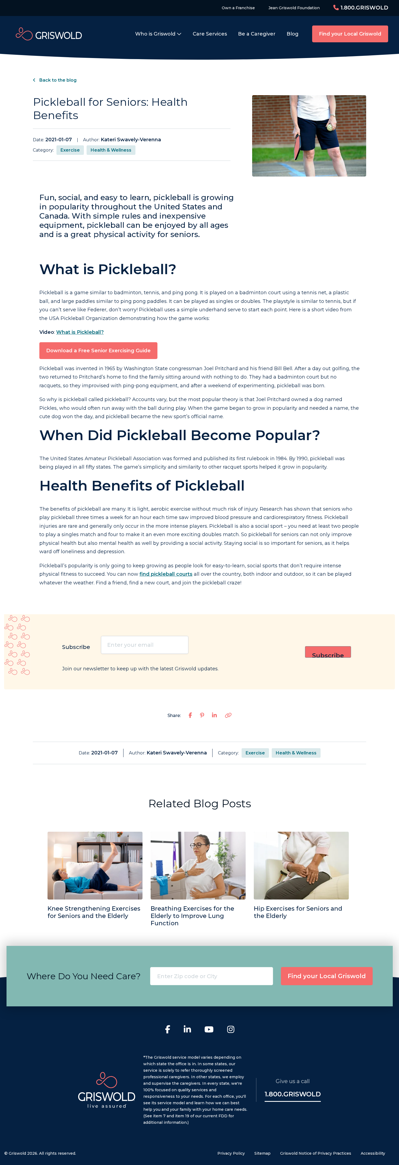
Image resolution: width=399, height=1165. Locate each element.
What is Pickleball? (80, 332)
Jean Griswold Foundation (294, 7)
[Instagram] (230, 1030)
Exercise (70, 150)
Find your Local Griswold (350, 34)
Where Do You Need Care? (84, 976)
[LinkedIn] (187, 1030)
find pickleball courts (166, 574)
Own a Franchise (238, 7)
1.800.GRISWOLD (363, 7)
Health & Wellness (111, 150)
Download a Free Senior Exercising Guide (98, 351)
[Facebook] (167, 1030)
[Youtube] (209, 1030)
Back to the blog (57, 80)
